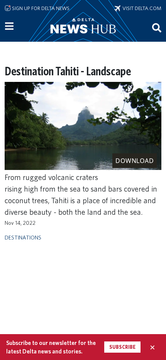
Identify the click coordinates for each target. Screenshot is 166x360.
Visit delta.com (140, 8)
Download (134, 160)
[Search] (156, 27)
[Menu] (9, 26)
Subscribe (122, 347)
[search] (156, 27)
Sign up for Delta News (40, 8)
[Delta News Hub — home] (83, 36)
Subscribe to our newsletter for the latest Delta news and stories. (51, 347)
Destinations (23, 237)
